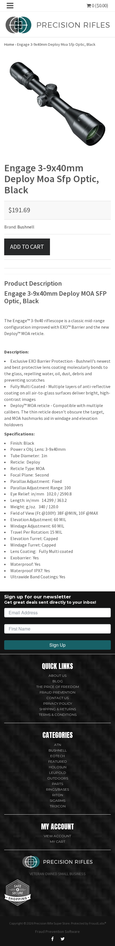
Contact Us (57, 698)
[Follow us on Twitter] (62, 938)
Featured (57, 761)
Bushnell (25, 227)
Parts (57, 784)
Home (9, 44)
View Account (57, 836)
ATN (57, 745)
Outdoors (57, 778)
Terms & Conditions (57, 714)
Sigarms (57, 800)
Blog (57, 681)
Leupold (57, 773)
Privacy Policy (57, 703)
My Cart (57, 841)
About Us (57, 675)
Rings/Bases (57, 789)
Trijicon (58, 806)
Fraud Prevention (57, 692)
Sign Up (57, 645)
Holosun (57, 767)
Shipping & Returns (57, 709)
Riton (57, 795)
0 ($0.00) (99, 6)
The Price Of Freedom (57, 687)
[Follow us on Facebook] (52, 938)
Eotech (57, 756)
